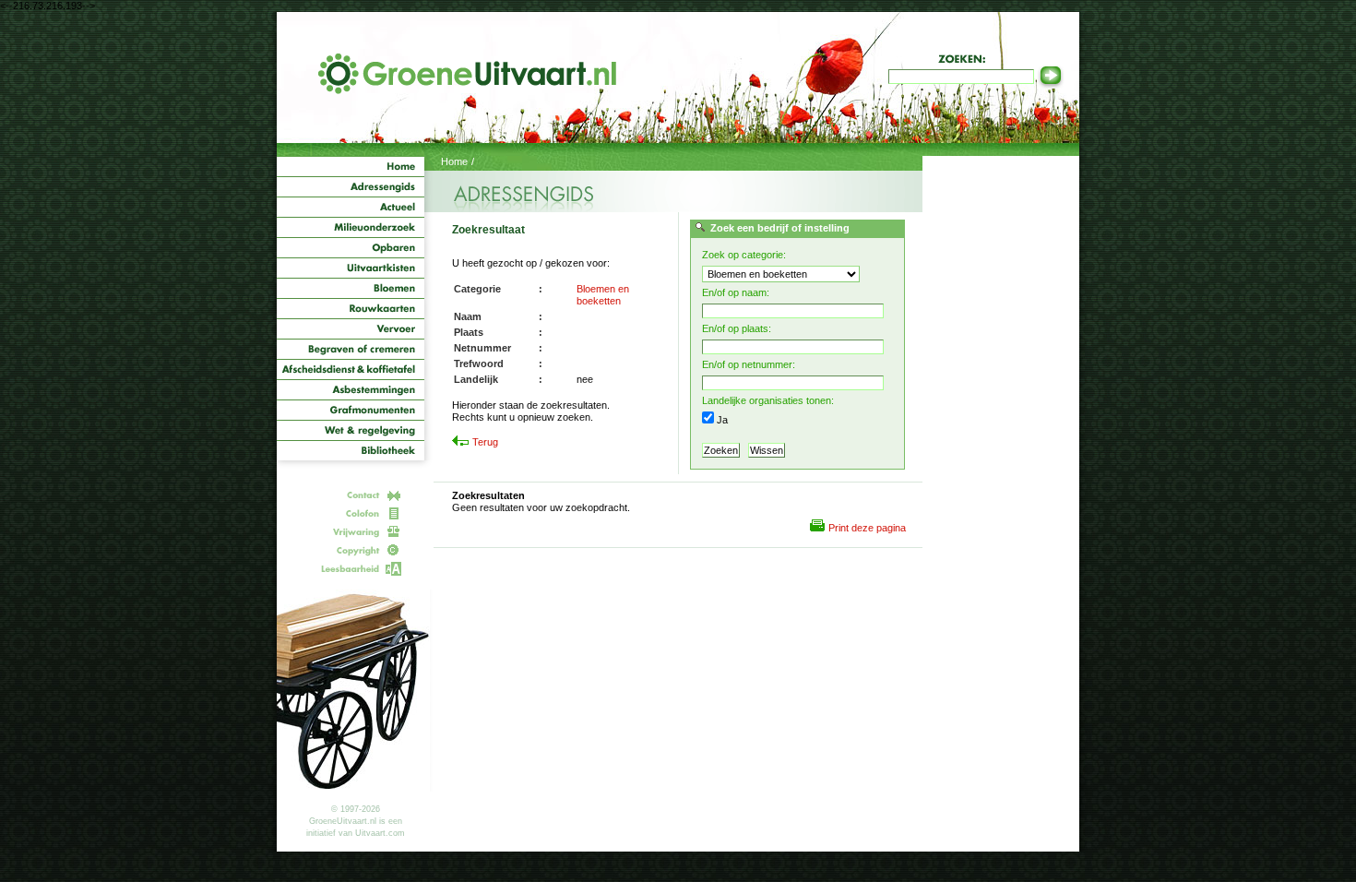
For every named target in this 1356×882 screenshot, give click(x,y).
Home (454, 161)
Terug (485, 441)
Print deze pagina (867, 527)
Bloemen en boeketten (603, 294)
